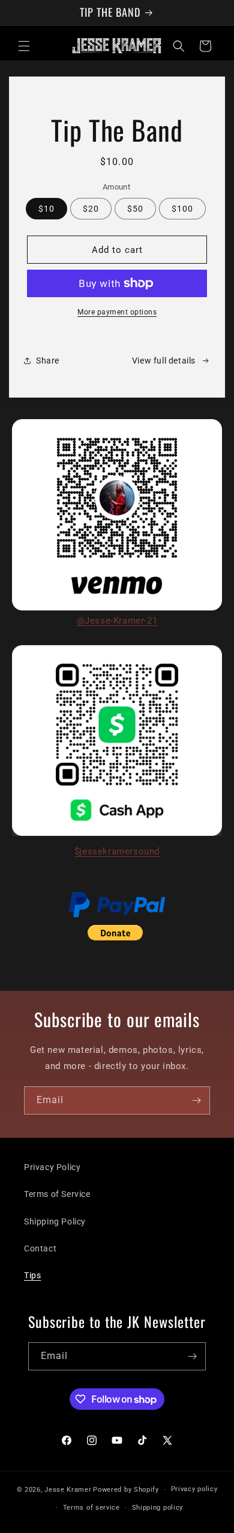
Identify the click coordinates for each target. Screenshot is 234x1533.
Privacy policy (194, 1489)
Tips (32, 1275)
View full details (164, 360)
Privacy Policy (52, 1167)
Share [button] (47, 360)
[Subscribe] (196, 1100)
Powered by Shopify (126, 1490)
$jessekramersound (117, 851)
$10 (46, 208)
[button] (24, 46)
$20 (91, 208)
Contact (40, 1248)
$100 (182, 208)
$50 (135, 208)
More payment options (117, 312)
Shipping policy (158, 1507)
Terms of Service (57, 1194)
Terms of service (91, 1507)
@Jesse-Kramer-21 (117, 620)
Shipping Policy (55, 1221)
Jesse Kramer (67, 1490)
